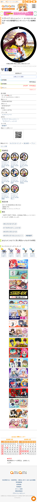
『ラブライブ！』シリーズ (9, 121)
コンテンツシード (7, 114)
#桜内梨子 (29, 235)
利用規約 (18, 486)
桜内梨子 (4, 125)
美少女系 (26, 143)
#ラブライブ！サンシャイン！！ (13, 235)
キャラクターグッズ (15, 143)
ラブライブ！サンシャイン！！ (10, 119)
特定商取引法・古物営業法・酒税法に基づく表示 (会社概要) (18, 480)
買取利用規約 (19, 491)
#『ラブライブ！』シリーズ (12, 228)
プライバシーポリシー (19, 493)
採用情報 (18, 484)
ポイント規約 (19, 489)
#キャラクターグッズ (10, 224)
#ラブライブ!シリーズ (10, 231)
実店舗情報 (19, 482)
